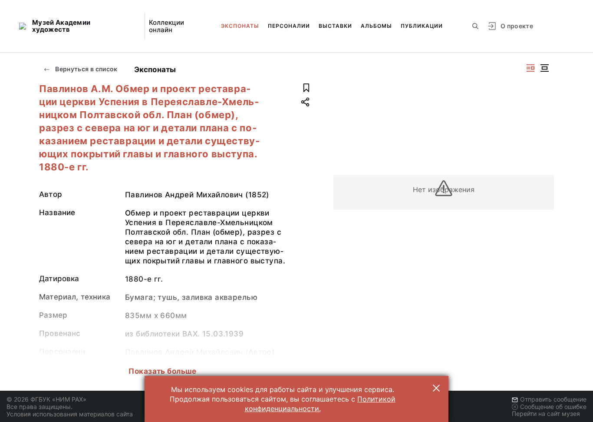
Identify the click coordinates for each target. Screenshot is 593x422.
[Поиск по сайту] (475, 26)
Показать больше (162, 371)
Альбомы (376, 26)
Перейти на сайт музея (546, 413)
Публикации (422, 26)
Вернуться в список (86, 69)
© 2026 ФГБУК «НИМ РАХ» (46, 399)
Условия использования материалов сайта (70, 414)
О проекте (517, 26)
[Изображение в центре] (544, 68)
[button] (436, 388)
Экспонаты (240, 26)
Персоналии (289, 26)
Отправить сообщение (553, 399)
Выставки (335, 26)
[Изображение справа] (530, 68)
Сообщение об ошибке (553, 406)
